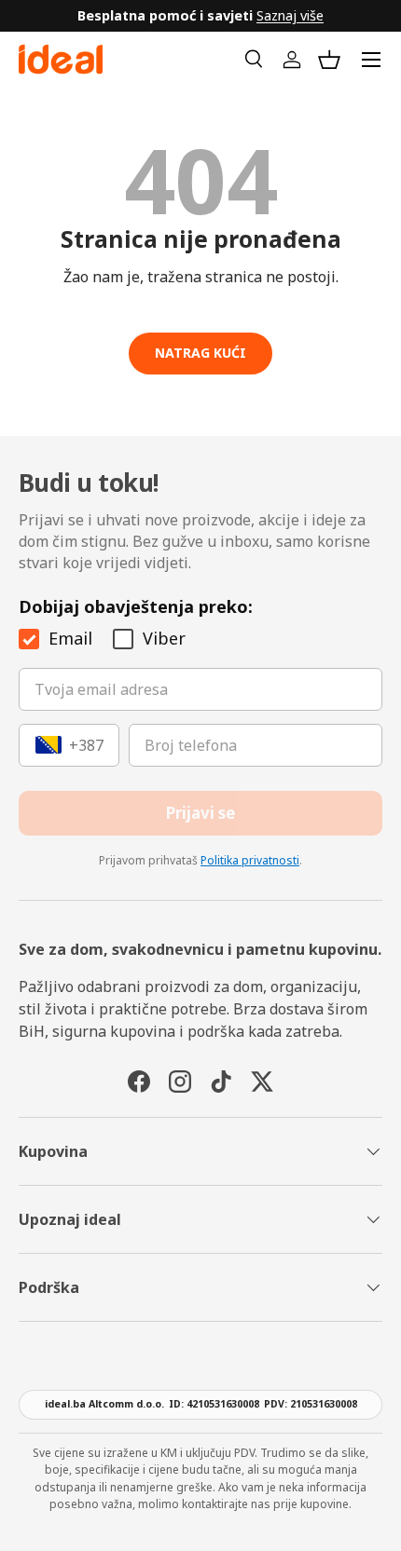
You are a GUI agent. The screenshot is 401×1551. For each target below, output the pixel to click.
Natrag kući (200, 352)
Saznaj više (290, 15)
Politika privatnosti (249, 860)
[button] (329, 59)
